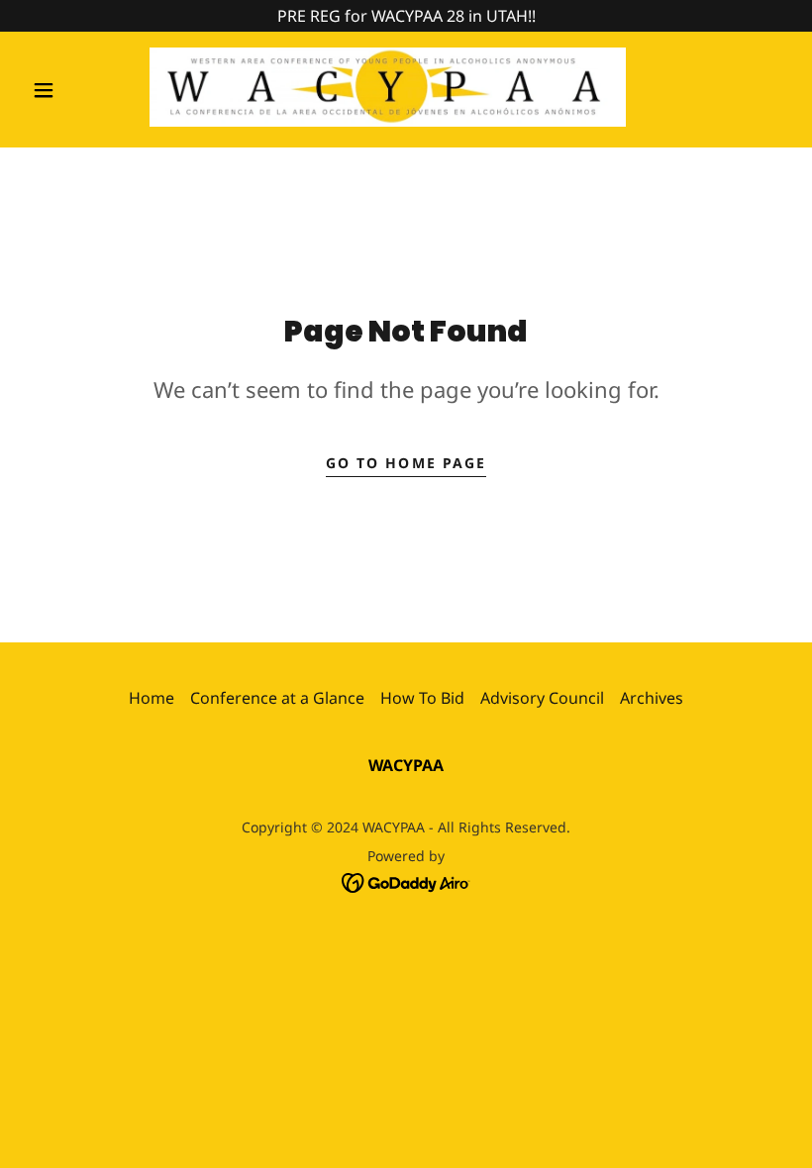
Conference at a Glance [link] (277, 698)
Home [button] (151, 698)
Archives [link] (651, 698)
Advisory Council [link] (542, 698)
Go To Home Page (405, 462)
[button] (43, 90)
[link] (387, 87)
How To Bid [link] (422, 698)
